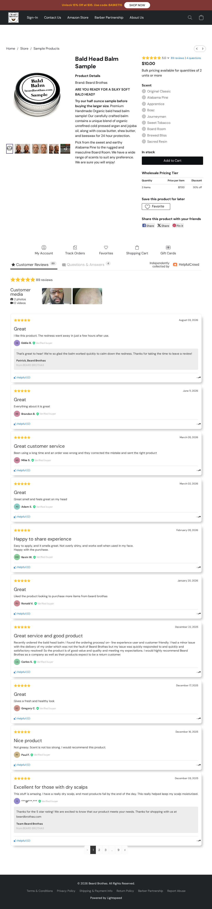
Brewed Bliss (157, 135)
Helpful (21, 377)
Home (10, 48)
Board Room (156, 129)
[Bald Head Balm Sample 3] (54, 149)
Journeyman (156, 116)
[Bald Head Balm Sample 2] (39, 149)
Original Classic (159, 91)
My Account (44, 253)
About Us (137, 17)
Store (24, 48)
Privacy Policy (66, 891)
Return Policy (125, 891)
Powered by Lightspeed (106, 898)
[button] (137, 5)
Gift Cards (168, 253)
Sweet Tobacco (158, 123)
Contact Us (52, 17)
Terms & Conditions (40, 891)
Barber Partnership (109, 17)
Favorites (106, 253)
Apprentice (155, 104)
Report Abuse (176, 891)
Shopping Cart (137, 253)
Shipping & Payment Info (96, 891)
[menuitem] (197, 49)
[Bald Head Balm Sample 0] (9, 149)
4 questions (194, 58)
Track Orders (75, 253)
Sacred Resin (157, 141)
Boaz (150, 110)
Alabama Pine (157, 97)
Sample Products (46, 48)
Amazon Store (77, 17)
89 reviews (177, 58)
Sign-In (32, 17)
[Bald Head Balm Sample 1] (22, 149)
